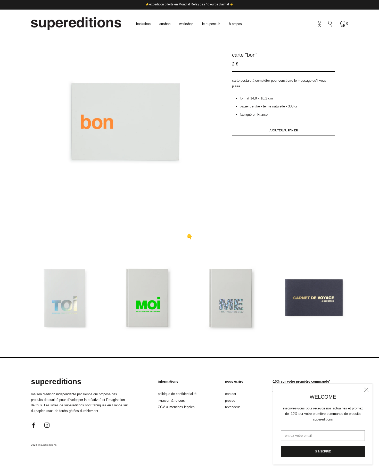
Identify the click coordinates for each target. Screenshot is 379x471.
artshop (164, 24)
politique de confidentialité (177, 394)
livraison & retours (171, 400)
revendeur (232, 407)
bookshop (143, 24)
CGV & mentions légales (176, 407)
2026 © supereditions (43, 444)
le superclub (211, 24)
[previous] (116, 186)
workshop (186, 24)
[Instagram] (47, 424)
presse (230, 400)
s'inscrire (323, 451)
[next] (133, 186)
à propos (235, 24)
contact (230, 394)
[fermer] (366, 390)
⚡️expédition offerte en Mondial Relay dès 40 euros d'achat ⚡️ (189, 4)
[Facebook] (33, 424)
